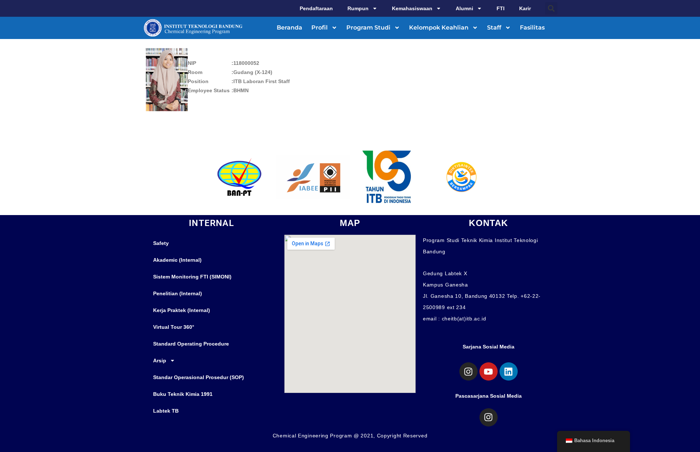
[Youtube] (488, 371)
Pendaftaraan (316, 8)
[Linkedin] (508, 371)
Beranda (289, 27)
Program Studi (368, 27)
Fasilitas (532, 27)
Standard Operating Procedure (191, 344)
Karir (525, 8)
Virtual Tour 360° (173, 327)
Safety (161, 243)
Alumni (464, 8)
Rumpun (358, 8)
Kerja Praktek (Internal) (181, 310)
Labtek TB (166, 411)
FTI (501, 8)
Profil (319, 27)
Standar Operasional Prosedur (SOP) (198, 377)
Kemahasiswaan (412, 8)
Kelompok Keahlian (438, 27)
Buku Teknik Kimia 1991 (183, 394)
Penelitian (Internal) (177, 293)
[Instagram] (468, 371)
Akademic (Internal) (177, 260)
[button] (551, 8)
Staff (494, 27)
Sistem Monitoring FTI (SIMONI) (192, 277)
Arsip (159, 360)
